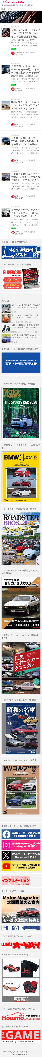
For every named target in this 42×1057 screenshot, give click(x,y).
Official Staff (15, 27)
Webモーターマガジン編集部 (25, 52)
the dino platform (23, 1054)
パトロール (12, 18)
